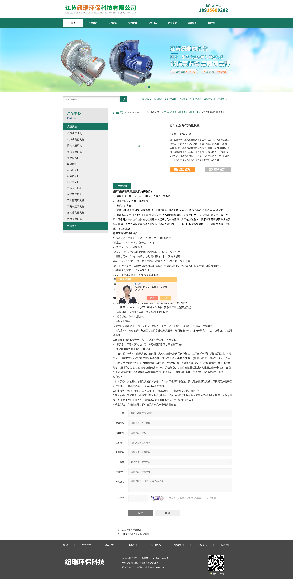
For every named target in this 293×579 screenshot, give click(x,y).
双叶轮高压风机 (75, 200)
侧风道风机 (73, 176)
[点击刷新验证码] (158, 498)
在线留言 (192, 23)
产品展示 (93, 23)
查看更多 (72, 225)
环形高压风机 (74, 218)
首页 (163, 112)
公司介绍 (113, 23)
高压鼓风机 (195, 112)
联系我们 (212, 23)
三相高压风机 (74, 188)
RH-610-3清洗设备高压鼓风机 (136, 534)
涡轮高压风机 (74, 145)
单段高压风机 (74, 151)
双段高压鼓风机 (75, 206)
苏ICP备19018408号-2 (160, 558)
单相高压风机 (74, 194)
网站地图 (160, 567)
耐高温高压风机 (75, 212)
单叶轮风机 (73, 158)
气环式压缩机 (74, 133)
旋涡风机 (72, 164)
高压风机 (183, 112)
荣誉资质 (172, 23)
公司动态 (152, 23)
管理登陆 (149, 567)
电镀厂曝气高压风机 (131, 530)
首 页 (65, 545)
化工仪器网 (138, 567)
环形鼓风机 (73, 182)
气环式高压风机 (75, 139)
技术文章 (132, 23)
